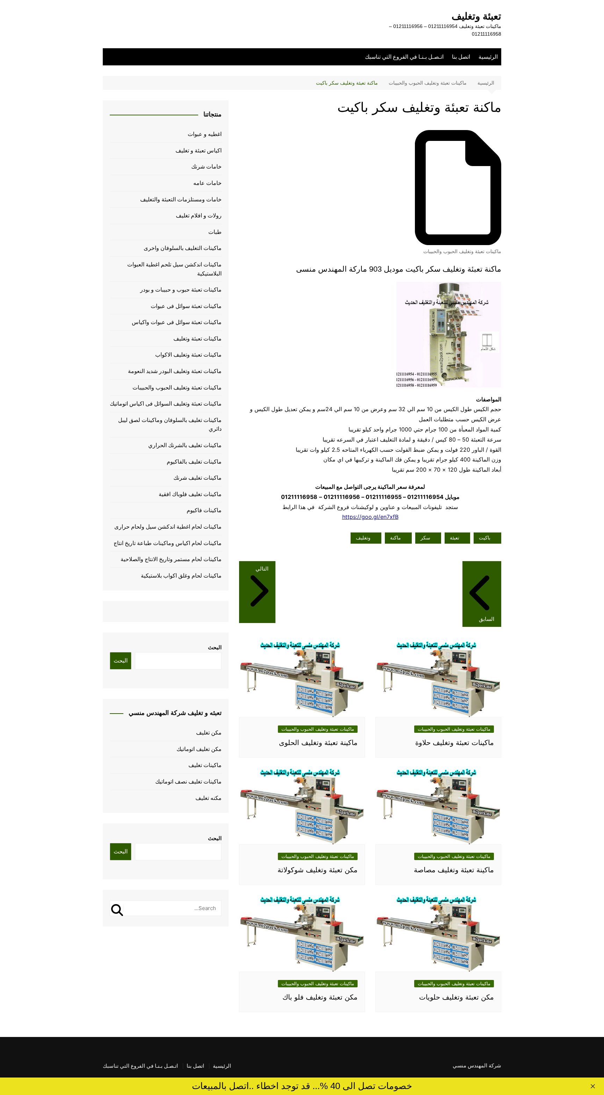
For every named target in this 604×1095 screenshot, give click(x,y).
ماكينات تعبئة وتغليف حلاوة (454, 742)
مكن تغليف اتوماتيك (199, 749)
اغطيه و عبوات (205, 134)
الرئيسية (488, 57)
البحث (215, 647)
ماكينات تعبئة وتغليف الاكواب (188, 355)
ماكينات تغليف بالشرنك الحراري (185, 445)
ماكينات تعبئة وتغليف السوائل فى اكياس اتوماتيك (166, 404)
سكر (425, 538)
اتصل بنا (461, 57)
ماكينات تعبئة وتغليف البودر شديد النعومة (175, 371)
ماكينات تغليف (205, 765)
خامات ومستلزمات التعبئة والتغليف (181, 199)
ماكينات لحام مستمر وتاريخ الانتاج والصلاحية (171, 559)
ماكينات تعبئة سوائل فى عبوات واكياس (177, 322)
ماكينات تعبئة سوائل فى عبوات (186, 306)
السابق (486, 619)
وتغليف (363, 538)
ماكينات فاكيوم (204, 510)
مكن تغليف (209, 733)
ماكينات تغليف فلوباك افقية (190, 494)
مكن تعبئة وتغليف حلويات (456, 997)
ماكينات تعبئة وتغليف (197, 339)
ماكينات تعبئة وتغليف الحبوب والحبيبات (462, 251)
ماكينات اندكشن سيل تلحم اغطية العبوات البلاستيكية (174, 269)
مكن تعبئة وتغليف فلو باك (320, 997)
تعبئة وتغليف (476, 16)
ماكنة (395, 538)
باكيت (484, 538)
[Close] (592, 1086)
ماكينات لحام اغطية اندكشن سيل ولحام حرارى (168, 527)
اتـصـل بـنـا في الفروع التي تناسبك (404, 57)
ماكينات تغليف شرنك (197, 478)
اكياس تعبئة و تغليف (198, 150)
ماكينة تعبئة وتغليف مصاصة (454, 870)
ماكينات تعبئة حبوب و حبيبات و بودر (181, 290)
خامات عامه (207, 183)
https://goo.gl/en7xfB (370, 516)
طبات (215, 232)
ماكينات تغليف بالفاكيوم (194, 462)
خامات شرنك (206, 167)
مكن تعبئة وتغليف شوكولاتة (318, 870)
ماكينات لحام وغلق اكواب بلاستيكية (181, 576)
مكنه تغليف (208, 798)
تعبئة (454, 538)
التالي (262, 569)
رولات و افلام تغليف (199, 216)
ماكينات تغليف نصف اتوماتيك (188, 782)
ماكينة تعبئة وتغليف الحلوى (318, 742)
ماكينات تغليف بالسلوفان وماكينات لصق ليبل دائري (170, 424)
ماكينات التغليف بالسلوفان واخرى (183, 248)
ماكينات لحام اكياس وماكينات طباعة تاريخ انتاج (168, 543)
